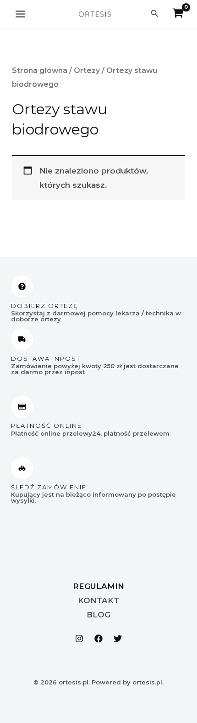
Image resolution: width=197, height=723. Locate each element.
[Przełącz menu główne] (20, 14)
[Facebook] (98, 638)
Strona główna (39, 70)
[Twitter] (118, 638)
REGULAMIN (98, 586)
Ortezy (87, 70)
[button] (155, 14)
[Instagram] (79, 638)
